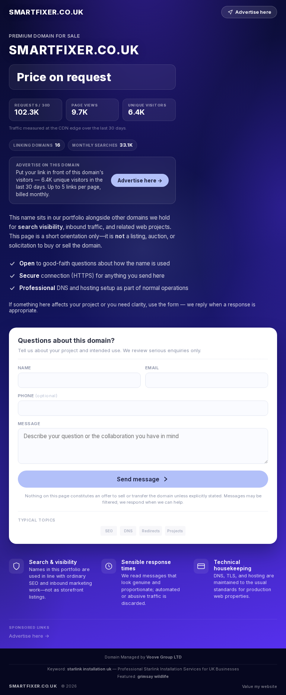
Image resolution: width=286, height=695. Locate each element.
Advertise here (253, 12)
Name (24, 367)
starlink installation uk (89, 669)
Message (29, 423)
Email (152, 367)
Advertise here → (140, 181)
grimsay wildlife (153, 676)
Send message (138, 479)
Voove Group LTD (164, 657)
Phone (37, 395)
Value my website (259, 686)
